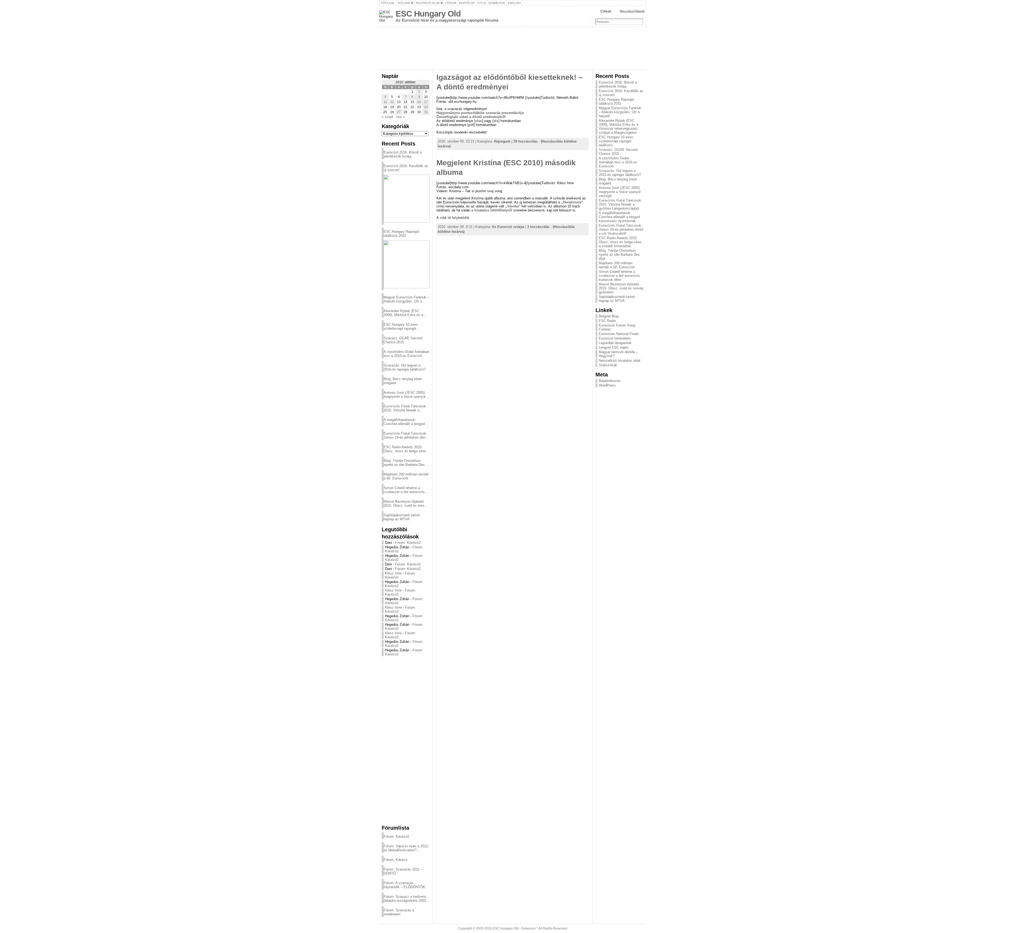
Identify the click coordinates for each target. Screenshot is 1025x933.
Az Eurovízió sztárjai (508, 227)
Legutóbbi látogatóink (615, 343)
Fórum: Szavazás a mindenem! (399, 912)
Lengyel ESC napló (613, 347)
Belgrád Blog (608, 316)
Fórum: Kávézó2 (408, 543)
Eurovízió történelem (615, 338)
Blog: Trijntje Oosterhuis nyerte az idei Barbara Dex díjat (404, 463)
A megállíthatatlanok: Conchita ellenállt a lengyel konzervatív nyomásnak (404, 422)
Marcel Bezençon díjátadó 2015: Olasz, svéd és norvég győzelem (406, 503)
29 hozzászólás (525, 141)
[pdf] (471, 125)
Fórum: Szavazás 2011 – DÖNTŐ (403, 871)
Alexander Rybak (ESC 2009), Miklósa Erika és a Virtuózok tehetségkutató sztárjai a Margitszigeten (403, 313)
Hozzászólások (632, 11)
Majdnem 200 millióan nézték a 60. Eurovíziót (406, 476)
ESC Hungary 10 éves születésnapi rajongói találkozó (401, 326)
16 (419, 102)
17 (426, 102)
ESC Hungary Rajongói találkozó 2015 (401, 234)
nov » (400, 117)
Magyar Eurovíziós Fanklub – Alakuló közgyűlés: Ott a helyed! (406, 299)
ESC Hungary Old (428, 13)
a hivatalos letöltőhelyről (491, 210)
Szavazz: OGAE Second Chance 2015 (403, 340)
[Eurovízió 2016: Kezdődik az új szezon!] (406, 199)
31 (426, 112)
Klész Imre (393, 573)
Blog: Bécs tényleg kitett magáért (403, 381)
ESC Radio (607, 321)
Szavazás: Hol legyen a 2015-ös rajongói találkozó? (405, 367)
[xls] (495, 121)
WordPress (607, 385)
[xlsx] (478, 121)
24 (426, 107)
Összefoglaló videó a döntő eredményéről (471, 117)
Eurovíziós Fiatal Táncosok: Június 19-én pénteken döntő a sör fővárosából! (406, 435)
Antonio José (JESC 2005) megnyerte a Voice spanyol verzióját (404, 395)
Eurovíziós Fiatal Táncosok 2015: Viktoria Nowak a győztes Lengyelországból (405, 408)
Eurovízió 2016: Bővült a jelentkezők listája (403, 154)
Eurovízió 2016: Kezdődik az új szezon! (406, 168)
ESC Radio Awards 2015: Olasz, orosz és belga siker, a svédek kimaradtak (405, 449)
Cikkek (605, 11)
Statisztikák (608, 365)
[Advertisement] (405, 740)
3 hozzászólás (538, 227)
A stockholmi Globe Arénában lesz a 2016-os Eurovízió (406, 354)
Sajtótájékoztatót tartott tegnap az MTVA (402, 517)
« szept (387, 117)
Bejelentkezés (610, 381)
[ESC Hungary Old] (512, 48)
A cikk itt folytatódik (452, 218)
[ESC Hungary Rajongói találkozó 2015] (406, 264)
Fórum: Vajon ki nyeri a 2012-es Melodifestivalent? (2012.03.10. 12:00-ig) (406, 848)
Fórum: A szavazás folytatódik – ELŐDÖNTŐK (404, 885)
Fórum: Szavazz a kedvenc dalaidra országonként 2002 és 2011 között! (405, 899)
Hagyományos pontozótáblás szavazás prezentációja (480, 113)
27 (399, 112)
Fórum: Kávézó (395, 860)
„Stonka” (512, 206)
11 (385, 102)
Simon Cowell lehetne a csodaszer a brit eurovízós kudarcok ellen (404, 490)
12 (392, 102)
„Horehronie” (572, 202)
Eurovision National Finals (619, 334)
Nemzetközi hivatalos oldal (619, 361)
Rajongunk (502, 141)
